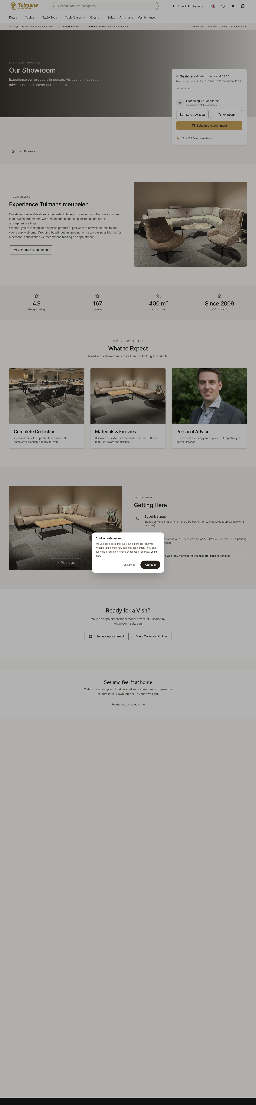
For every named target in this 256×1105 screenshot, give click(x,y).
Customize (129, 564)
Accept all (150, 564)
